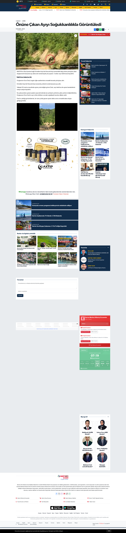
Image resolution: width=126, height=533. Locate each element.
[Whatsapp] (69, 494)
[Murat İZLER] (84, 266)
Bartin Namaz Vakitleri (71, 498)
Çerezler (65, 531)
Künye (64, 4)
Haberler (18, 21)
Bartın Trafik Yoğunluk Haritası (96, 498)
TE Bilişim (101, 523)
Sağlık (80, 7)
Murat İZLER (91, 265)
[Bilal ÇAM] (84, 252)
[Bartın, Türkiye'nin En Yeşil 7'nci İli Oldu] (47, 241)
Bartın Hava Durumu (46, 498)
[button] (107, 35)
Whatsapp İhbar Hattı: (39, 194)
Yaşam (61, 7)
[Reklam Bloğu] (47, 153)
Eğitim (67, 7)
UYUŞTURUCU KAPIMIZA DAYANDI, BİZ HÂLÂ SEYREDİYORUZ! (98, 253)
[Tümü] (108, 247)
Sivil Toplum (88, 7)
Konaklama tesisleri (22, 524)
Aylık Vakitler (84, 368)
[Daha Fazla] (103, 29)
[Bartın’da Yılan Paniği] (47, 258)
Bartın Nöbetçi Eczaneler (23, 498)
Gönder (20, 295)
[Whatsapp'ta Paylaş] (100, 29)
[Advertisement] (47, 180)
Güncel (43, 7)
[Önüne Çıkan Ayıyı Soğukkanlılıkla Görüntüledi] (47, 51)
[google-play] (69, 507)
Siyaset (50, 7)
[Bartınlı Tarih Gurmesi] (84, 259)
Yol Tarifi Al (95, 331)
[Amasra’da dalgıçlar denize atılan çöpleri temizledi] (67, 258)
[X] (59, 494)
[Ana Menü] (109, 4)
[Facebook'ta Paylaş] (95, 29)
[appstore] (56, 507)
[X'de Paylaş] (97, 29)
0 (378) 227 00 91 (86, 331)
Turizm (95, 7)
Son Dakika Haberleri (70, 501)
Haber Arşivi (92, 501)
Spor (56, 7)
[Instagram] (62, 494)
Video (47, 4)
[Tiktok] (67, 494)
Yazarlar (55, 4)
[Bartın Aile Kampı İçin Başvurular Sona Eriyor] (26, 241)
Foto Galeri (39, 4)
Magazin (70, 522)
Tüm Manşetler (45, 501)
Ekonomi (74, 7)
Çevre (23, 21)
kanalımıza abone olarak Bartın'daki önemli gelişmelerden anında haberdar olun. (50, 192)
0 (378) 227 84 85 (86, 341)
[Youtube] (64, 494)
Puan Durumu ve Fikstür (23, 501)
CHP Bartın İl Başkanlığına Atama (96, 267)
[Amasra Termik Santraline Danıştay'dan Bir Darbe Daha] (67, 241)
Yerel (101, 7)
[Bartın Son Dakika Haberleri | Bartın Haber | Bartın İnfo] (21, 7)
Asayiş (37, 7)
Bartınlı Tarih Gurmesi (94, 258)
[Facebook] (56, 494)
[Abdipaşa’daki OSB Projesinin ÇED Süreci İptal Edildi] (26, 258)
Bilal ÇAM (90, 251)
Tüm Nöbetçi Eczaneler (95, 345)
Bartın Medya (33, 524)
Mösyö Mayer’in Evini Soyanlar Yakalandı (96, 260)
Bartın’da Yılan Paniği (43, 264)
